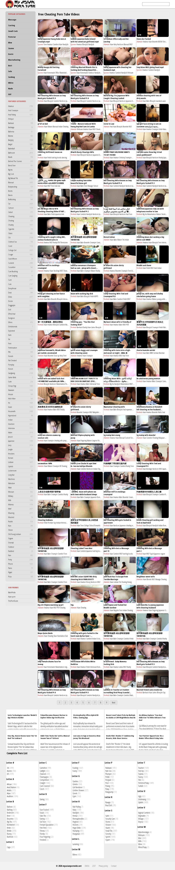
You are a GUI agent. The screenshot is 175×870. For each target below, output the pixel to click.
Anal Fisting (20, 114)
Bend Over (20, 165)
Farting (42, 818)
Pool (107, 782)
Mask (20, 487)
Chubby (20, 224)
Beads (20, 157)
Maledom (20, 483)
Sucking (11, 77)
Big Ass (20, 169)
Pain (20, 555)
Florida (42, 833)
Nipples (116, 610)
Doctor (20, 301)
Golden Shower (78, 790)
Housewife (20, 411)
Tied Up (141, 770)
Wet (139, 838)
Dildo (20, 296)
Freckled (43, 839)
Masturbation (64, 72)
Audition (10, 796)
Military (20, 496)
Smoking (164, 214)
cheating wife (58, 440)
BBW (151, 353)
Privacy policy (103, 865)
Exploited (20, 330)
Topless (140, 773)
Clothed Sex (20, 241)
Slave (55, 636)
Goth (20, 381)
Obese (20, 530)
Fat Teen (43, 821)
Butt (10, 65)
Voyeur (140, 821)
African (9, 784)
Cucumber (20, 267)
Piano (20, 568)
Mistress (20, 504)
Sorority (108, 833)
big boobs (58, 157)
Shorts (107, 821)
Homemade (51, 72)
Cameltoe (43, 767)
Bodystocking (20, 186)
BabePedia (11, 592)
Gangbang (20, 373)
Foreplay (20, 364)
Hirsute (20, 394)
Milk (20, 500)
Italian (20, 432)
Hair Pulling (77, 806)
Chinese (165, 41)
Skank (107, 827)
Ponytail (108, 779)
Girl (9, 94)
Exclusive (99, 638)
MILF (130, 44)
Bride (9, 827)
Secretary (134, 438)
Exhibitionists (20, 326)
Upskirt (140, 802)
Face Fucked (44, 809)
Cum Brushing (20, 271)
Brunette (155, 41)
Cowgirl (42, 782)
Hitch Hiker (20, 398)
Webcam (130, 72)
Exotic (10, 54)
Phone (20, 563)
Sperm (107, 836)
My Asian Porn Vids (21, 4)
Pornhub (40, 101)
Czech (42, 788)
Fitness (42, 830)
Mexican (20, 491)
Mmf (20, 508)
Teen (45, 44)
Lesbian (20, 462)
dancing (64, 157)
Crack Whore (20, 258)
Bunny (9, 833)
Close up (56, 355)
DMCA (87, 865)
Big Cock (20, 174)
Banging (20, 140)
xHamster (107, 44)
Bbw (10, 42)
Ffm (20, 352)
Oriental (20, 542)
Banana (20, 135)
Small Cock (13, 31)
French (20, 368)
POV (59, 242)
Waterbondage (143, 832)
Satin (107, 815)
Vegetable (141, 815)
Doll (20, 309)
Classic (20, 233)
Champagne (44, 776)
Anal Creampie (20, 110)
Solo (10, 71)
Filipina (100, 440)
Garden (75, 781)
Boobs (20, 190)
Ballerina (20, 131)
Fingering (84, 440)
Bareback (80, 327)
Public (160, 412)
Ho (20, 402)
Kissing (129, 582)
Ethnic (20, 322)
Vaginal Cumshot (144, 812)
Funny (75, 770)
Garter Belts (20, 377)
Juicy (20, 445)
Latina (121, 667)
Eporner (40, 44)
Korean (20, 457)
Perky (20, 559)
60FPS (96, 296)
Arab (56, 186)
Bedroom (10, 812)
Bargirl (20, 144)
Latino (93, 327)
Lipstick (20, 466)
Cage (9, 847)
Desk (20, 292)
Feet (20, 343)
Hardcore (120, 44)
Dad (66, 636)
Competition (44, 779)
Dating (42, 799)
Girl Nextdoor (77, 787)
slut (59, 186)
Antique (20, 118)
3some (11, 48)
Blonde (149, 579)
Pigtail (20, 572)
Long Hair (20, 474)
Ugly (139, 796)
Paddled (20, 551)
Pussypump (109, 791)
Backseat (20, 123)
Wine (140, 844)
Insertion (20, 424)
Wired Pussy (142, 847)
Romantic (100, 497)
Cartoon (20, 207)
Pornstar (12, 36)
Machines (20, 479)
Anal (111, 126)
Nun (20, 525)
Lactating (76, 844)
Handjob (65, 44)
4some (9, 770)
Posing (107, 785)
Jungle (20, 449)
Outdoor (20, 546)
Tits (123, 239)
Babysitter (96, 412)
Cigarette (20, 229)
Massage (12, 19)
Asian (60, 44)
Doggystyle (20, 305)
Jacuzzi (20, 436)
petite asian (165, 299)
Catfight (42, 770)
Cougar (20, 254)
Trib (139, 779)
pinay (64, 440)
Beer (8, 815)
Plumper (108, 773)
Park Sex (108, 770)
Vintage (141, 818)
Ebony (88, 582)
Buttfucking (20, 199)
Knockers (20, 453)
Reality (161, 157)
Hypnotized (20, 415)
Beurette (10, 818)
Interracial (165, 242)
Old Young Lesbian (20, 534)
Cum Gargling (20, 275)
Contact (113, 865)
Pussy (107, 788)
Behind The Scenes (20, 161)
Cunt (20, 279)
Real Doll (108, 805)
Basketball (20, 148)
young (159, 299)
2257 (94, 865)
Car (20, 203)
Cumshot (56, 44)
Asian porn (11, 596)
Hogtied (75, 821)
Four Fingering (45, 836)
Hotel (20, 407)
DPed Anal (20, 313)
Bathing (9, 809)
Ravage (107, 802)
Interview (20, 428)
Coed (20, 246)
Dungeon (20, 318)
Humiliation (61, 636)
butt (53, 157)
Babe (148, 101)
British (9, 830)
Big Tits (9, 821)
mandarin (159, 101)
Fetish (160, 129)
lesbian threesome (62, 522)
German (156, 353)
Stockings (56, 270)
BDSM (160, 41)
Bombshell (11, 824)
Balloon (9, 806)
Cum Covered (45, 785)
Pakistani (108, 767)
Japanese (20, 441)
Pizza (20, 576)
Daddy (85, 327)
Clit (20, 237)
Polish (107, 776)
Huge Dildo (77, 827)
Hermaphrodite (78, 818)
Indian (20, 419)
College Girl (20, 250)
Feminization (20, 347)
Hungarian (76, 833)
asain (164, 101)
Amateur (20, 106)
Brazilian (161, 353)
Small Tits (108, 830)
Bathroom (20, 152)
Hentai (75, 815)
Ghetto (75, 784)
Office (57, 72)
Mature (50, 126)
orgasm (162, 553)
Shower (108, 824)
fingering (69, 440)
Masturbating (14, 59)
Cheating (20, 216)
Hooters (75, 824)
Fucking (75, 767)
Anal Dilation (11, 787)
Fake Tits (43, 815)
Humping (76, 830)
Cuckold (20, 263)
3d (8, 767)
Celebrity (122, 157)
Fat (20, 339)
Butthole (10, 836)
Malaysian (161, 438)
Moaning (20, 513)
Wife (166, 438)
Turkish (140, 785)
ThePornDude (13, 600)
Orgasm (20, 538)
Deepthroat (20, 288)
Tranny (140, 776)
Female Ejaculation (46, 824)
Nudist (20, 521)
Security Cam (110, 818)
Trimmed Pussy (143, 782)
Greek (75, 793)
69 (60, 466)
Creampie (155, 129)
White (10, 82)
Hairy (115, 44)
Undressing (142, 799)
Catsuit (20, 212)
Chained (43, 773)
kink (62, 214)
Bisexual (20, 182)
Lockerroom (20, 470)
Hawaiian (20, 390)
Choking (20, 220)
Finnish (20, 356)
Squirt (152, 553)
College (86, 525)
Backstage (20, 127)
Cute (20, 284)
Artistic (9, 790)
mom (101, 412)
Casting (11, 25)
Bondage (149, 469)
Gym (74, 796)
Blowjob (85, 44)
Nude (10, 88)
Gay (54, 522)
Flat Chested (20, 360)
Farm (20, 335)
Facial (42, 812)
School (95, 186)
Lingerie (94, 440)
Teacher (141, 767)
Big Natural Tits (20, 178)
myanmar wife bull (132, 409)
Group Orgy (20, 385)
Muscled (20, 517)
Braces (20, 195)
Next (113, 702)
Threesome (64, 242)
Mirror (75, 854)
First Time (43, 827)
